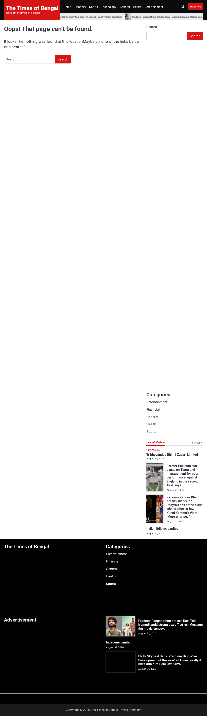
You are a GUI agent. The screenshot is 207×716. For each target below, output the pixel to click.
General (125, 6)
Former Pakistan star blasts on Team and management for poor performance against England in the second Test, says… (183, 475)
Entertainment (154, 6)
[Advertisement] (174, 70)
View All (195, 443)
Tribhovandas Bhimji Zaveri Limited (172, 455)
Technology (108, 6)
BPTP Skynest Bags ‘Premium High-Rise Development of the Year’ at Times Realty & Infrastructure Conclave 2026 (170, 660)
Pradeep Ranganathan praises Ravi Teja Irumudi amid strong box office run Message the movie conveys (170, 625)
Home (67, 6)
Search (151, 27)
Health (137, 6)
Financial (80, 6)
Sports (93, 6)
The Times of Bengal (32, 8)
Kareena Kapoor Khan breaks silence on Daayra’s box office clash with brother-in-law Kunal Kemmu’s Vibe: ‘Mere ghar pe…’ (185, 507)
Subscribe (195, 6)
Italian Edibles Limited (162, 528)
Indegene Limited (118, 642)
